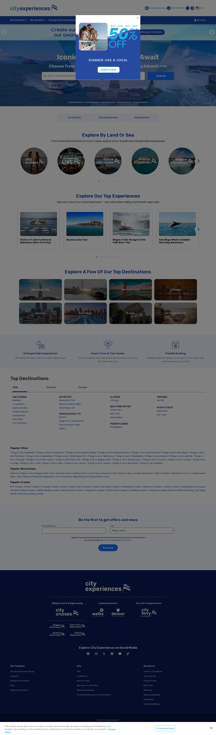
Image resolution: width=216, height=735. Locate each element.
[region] (108, 728)
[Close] (211, 728)
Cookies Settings (165, 728)
